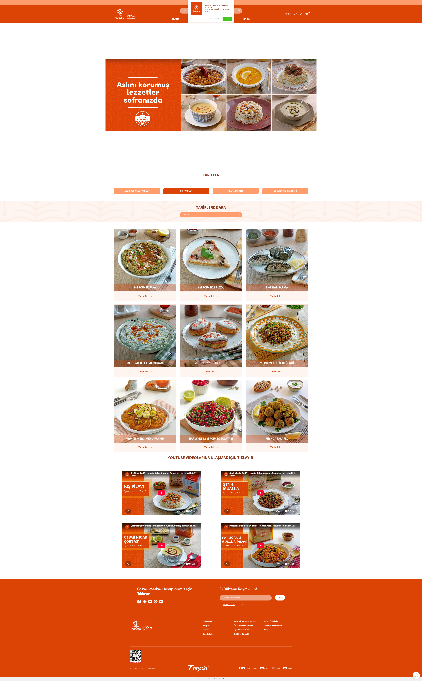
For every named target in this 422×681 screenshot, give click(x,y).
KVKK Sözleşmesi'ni (229, 605)
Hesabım (206, 630)
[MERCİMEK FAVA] (145, 260)
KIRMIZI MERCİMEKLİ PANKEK (145, 438)
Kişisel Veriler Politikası (243, 630)
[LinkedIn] (161, 601)
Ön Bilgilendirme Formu (243, 626)
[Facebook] (139, 601)
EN (289, 14)
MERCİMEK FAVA (145, 287)
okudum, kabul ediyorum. (237, 605)
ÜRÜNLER (175, 19)
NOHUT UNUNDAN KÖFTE (210, 363)
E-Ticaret (204, 679)
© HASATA (133, 668)
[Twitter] (144, 601)
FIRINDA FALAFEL (277, 438)
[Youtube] (150, 601)
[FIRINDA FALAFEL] (277, 411)
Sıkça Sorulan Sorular (273, 626)
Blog (266, 630)
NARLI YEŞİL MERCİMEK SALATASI (211, 438)
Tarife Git (143, 296)
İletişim (206, 626)
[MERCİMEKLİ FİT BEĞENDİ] (277, 336)
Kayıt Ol (280, 598)
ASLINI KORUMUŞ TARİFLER (137, 191)
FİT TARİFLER (186, 191)
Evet (227, 19)
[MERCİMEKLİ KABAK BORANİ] (145, 336)
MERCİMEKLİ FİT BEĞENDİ (277, 363)
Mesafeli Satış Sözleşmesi (245, 621)
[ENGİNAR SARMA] (277, 260)
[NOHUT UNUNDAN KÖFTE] (211, 336)
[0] (307, 14)
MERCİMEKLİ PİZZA (211, 287)
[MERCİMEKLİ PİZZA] (211, 260)
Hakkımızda (207, 621)
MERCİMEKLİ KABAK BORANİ (145, 363)
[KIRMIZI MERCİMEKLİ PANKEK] (145, 411)
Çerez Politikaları (271, 621)
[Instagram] (155, 601)
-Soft (199, 679)
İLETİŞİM (246, 19)
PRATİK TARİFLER (236, 191)
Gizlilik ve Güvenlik (241, 634)
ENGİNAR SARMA (277, 287)
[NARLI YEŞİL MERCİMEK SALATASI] (211, 411)
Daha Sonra (214, 19)
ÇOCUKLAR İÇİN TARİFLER (285, 191)
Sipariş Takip (208, 634)
